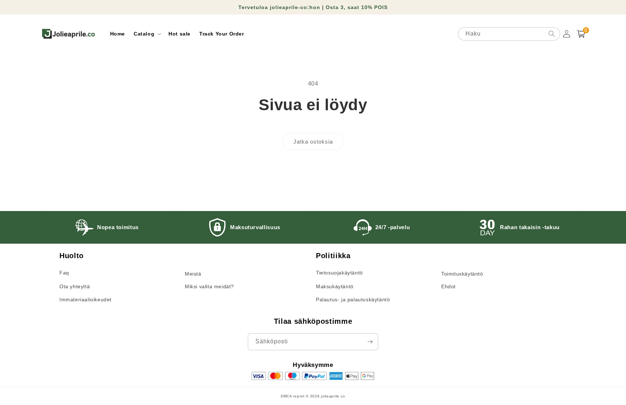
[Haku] (552, 34)
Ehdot (448, 286)
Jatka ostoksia (313, 142)
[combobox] (509, 34)
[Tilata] (370, 341)
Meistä (193, 274)
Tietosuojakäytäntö (339, 273)
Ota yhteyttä (74, 286)
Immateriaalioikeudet (85, 299)
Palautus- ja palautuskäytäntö (353, 299)
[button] (146, 33)
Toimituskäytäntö (462, 274)
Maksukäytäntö (335, 286)
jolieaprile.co (333, 396)
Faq (64, 273)
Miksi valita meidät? (209, 286)
